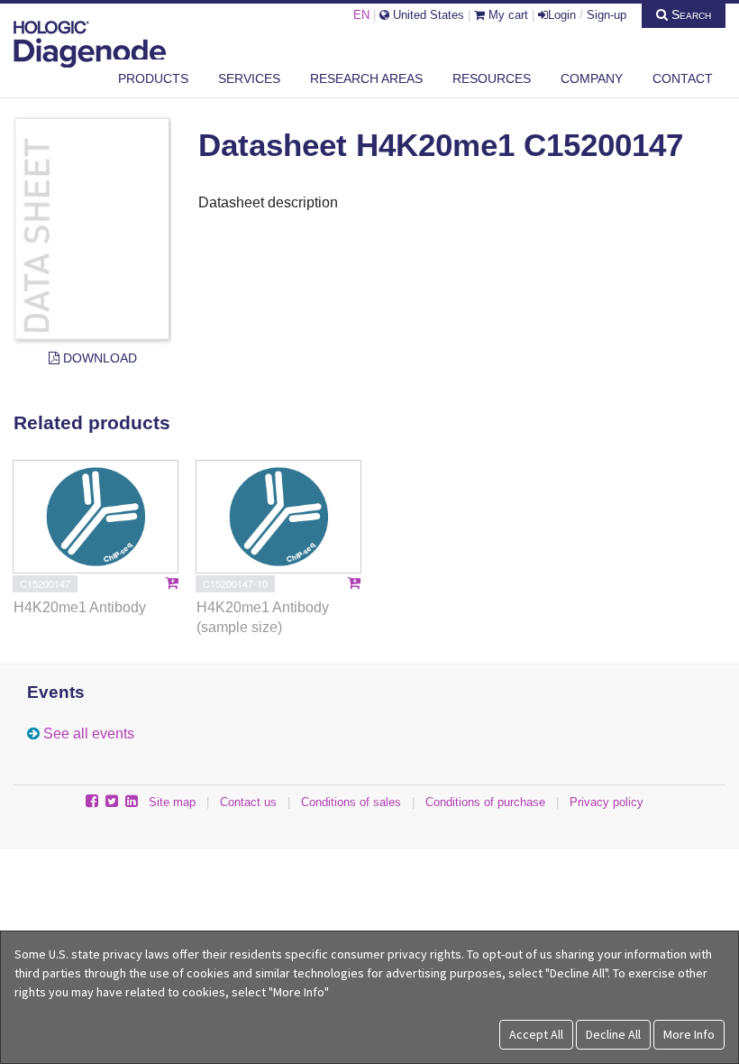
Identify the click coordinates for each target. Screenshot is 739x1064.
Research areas (366, 78)
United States (426, 15)
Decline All (613, 1034)
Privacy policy (606, 802)
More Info (689, 1034)
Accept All (536, 1034)
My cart (506, 15)
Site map (172, 802)
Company (592, 78)
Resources (491, 78)
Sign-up (606, 15)
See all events (88, 733)
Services (249, 78)
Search (689, 14)
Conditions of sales (351, 802)
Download (98, 358)
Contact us (248, 802)
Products (153, 78)
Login (562, 15)
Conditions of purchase (485, 802)
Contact (682, 78)
